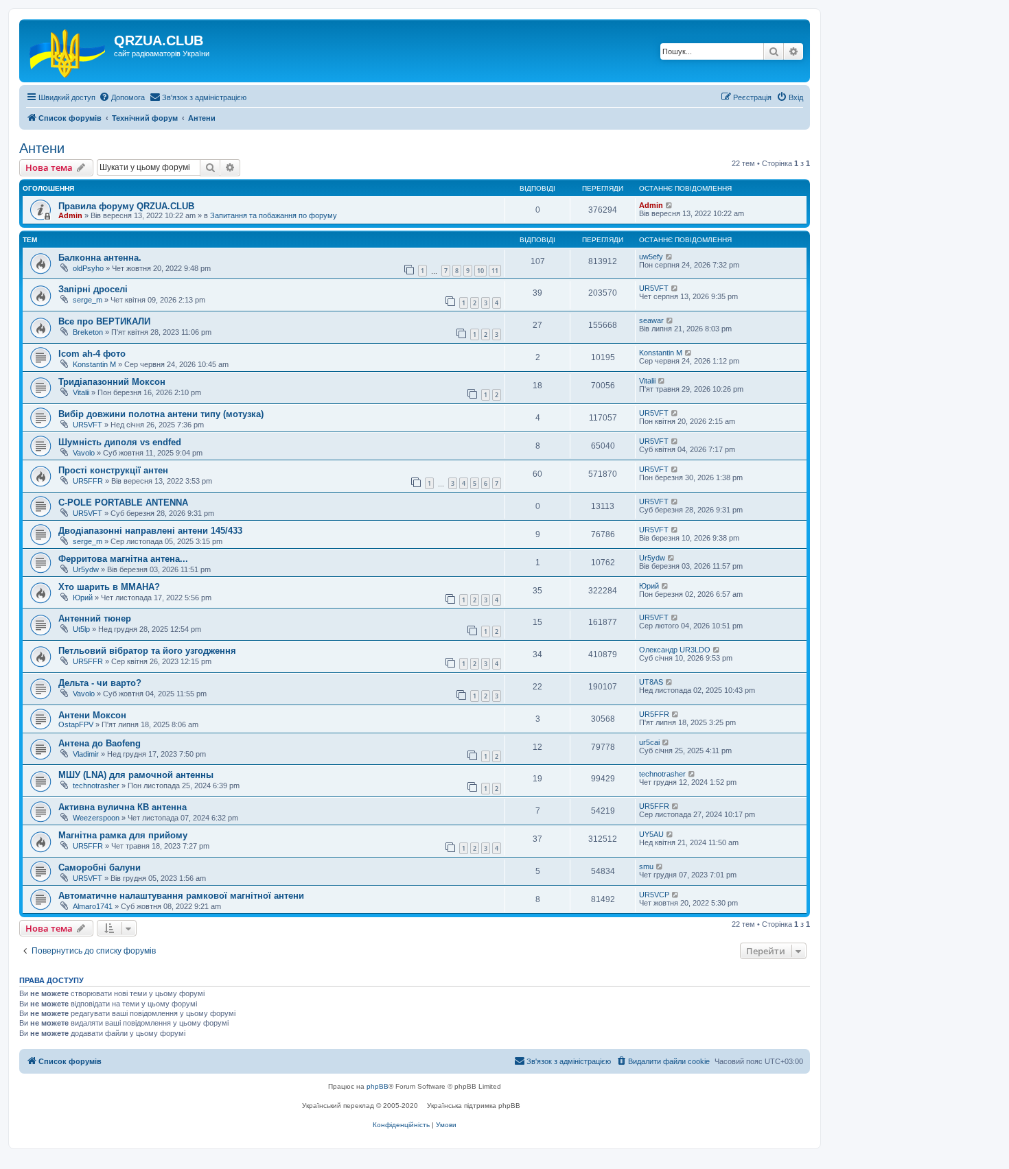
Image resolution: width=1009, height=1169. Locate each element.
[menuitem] (122, 97)
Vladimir (86, 754)
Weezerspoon (96, 818)
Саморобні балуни (99, 867)
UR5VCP (654, 894)
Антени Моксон (92, 715)
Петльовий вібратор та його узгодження (147, 651)
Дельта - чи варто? (99, 683)
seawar (651, 320)
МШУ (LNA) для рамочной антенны (135, 775)
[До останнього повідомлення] (669, 205)
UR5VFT (654, 288)
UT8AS (651, 682)
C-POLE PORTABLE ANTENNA (123, 502)
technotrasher (96, 785)
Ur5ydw (86, 569)
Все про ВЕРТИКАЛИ (104, 321)
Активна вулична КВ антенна (122, 807)
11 (494, 270)
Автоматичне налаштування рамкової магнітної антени (181, 895)
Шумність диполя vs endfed (119, 442)
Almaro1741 (93, 906)
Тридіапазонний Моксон (111, 382)
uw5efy (651, 256)
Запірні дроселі (93, 289)
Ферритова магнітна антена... (123, 559)
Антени (42, 148)
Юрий (83, 597)
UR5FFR (88, 481)
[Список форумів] (68, 51)
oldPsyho (88, 268)
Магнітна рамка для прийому (122, 835)
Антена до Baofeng (99, 743)
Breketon (88, 332)
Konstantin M (94, 364)
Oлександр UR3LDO (674, 650)
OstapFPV (75, 724)
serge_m (87, 300)
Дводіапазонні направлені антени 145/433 (150, 531)
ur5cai (649, 742)
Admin (70, 215)
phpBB (377, 1086)
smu (646, 866)
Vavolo (84, 453)
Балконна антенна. (99, 257)
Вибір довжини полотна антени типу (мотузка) (161, 414)
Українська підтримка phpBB (473, 1105)
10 (480, 270)
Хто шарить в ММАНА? (109, 587)
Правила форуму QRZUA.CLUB (126, 206)
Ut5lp (81, 629)
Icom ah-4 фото (92, 354)
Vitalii (81, 392)
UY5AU (651, 834)
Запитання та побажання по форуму (273, 215)
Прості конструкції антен (113, 470)
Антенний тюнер (94, 618)
